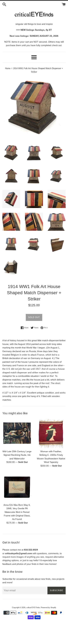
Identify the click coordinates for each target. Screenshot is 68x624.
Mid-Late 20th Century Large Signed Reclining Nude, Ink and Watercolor (17, 455)
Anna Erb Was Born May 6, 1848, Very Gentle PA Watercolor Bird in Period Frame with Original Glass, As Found (17, 512)
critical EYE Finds (33, 607)
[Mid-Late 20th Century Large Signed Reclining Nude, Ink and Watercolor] (17, 433)
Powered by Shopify (48, 607)
